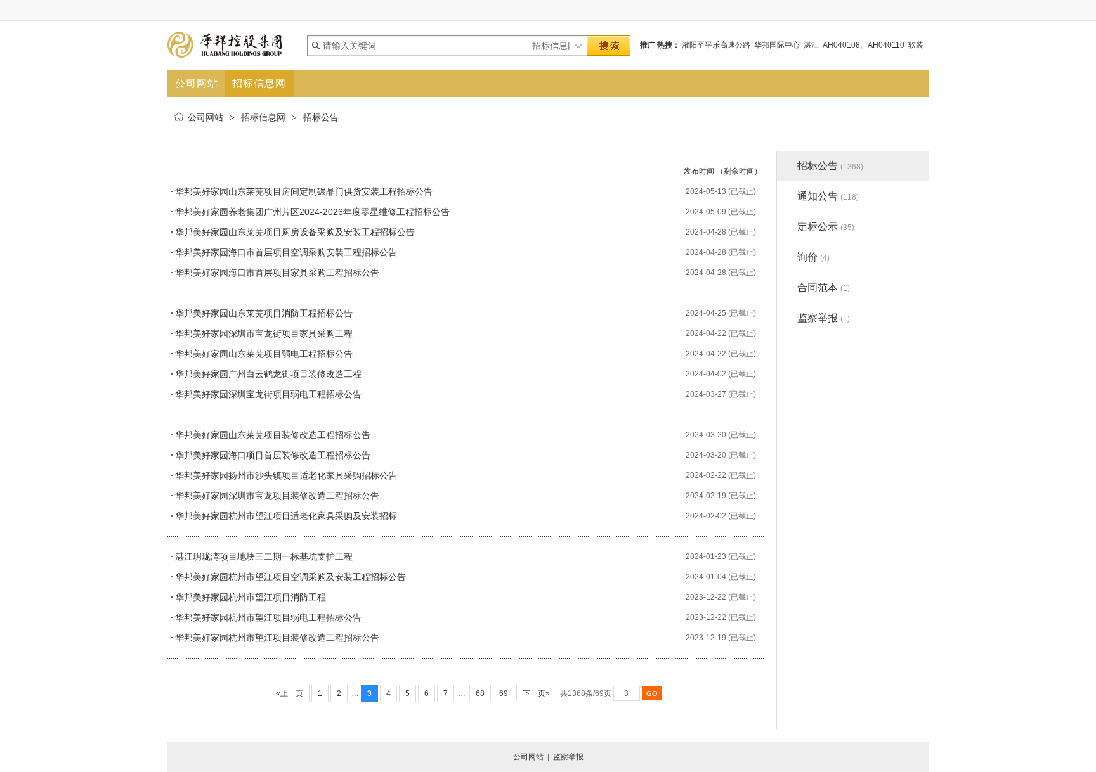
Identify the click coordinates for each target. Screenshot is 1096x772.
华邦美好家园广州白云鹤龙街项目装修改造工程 (268, 374)
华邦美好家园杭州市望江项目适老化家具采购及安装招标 (286, 516)
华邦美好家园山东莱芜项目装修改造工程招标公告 (272, 435)
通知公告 (828, 196)
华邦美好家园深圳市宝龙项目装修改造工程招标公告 (277, 496)
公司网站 (205, 117)
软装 (915, 45)
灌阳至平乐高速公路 (716, 45)
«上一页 (289, 693)
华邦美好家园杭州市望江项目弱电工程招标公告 (268, 617)
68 (480, 693)
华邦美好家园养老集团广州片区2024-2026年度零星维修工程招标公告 (312, 212)
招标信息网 (263, 117)
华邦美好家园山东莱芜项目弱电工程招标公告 (264, 354)
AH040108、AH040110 (863, 45)
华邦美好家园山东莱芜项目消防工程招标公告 (264, 313)
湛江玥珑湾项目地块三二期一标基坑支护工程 (264, 556)
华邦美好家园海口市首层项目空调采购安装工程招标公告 (286, 252)
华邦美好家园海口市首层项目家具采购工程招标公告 (277, 272)
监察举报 (823, 317)
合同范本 (823, 287)
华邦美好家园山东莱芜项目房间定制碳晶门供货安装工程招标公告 (304, 191)
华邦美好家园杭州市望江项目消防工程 (250, 597)
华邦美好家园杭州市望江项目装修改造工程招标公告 (277, 638)
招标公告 (321, 117)
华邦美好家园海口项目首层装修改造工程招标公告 (272, 455)
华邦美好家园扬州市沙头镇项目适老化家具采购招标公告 (286, 475)
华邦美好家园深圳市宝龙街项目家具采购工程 (264, 333)
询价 (813, 257)
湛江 (811, 45)
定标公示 (825, 226)
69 (503, 693)
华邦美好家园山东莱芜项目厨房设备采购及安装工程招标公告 (295, 232)
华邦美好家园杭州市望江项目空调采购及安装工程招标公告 (290, 577)
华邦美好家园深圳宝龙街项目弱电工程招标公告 (268, 394)
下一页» (536, 693)
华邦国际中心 (777, 45)
